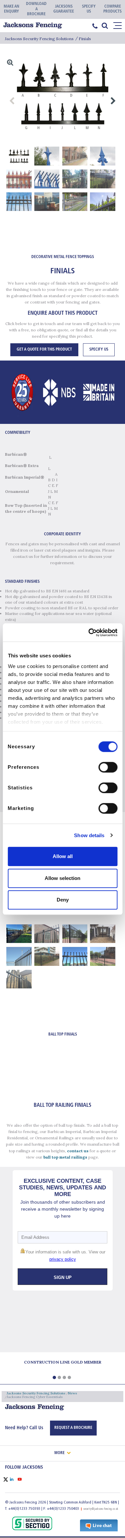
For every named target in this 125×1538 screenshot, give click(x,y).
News (72, 1393)
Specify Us (98, 350)
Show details (89, 835)
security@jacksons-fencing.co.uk (100, 1508)
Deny (63, 900)
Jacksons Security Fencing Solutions (39, 38)
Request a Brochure (73, 1428)
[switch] (107, 767)
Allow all (63, 856)
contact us (78, 1150)
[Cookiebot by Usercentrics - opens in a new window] (89, 632)
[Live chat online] (98, 1525)
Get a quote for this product (44, 350)
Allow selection (62, 878)
